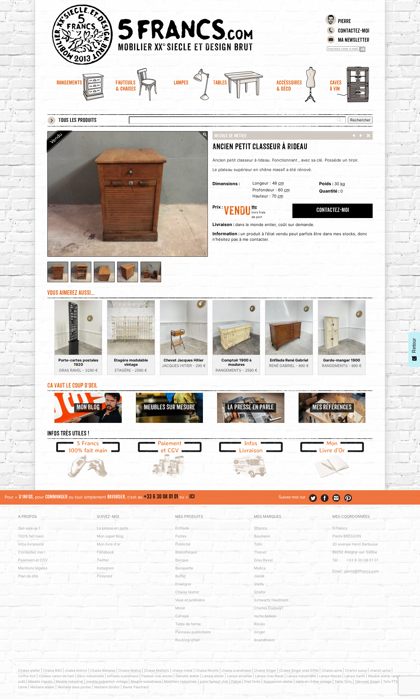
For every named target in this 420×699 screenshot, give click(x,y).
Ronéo (259, 624)
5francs (260, 528)
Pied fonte (252, 681)
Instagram (105, 568)
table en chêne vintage (313, 681)
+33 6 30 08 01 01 (161, 497)
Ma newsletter (353, 40)
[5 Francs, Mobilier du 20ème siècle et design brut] (169, 35)
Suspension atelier (278, 681)
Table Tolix (343, 681)
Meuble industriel (69, 681)
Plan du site (28, 576)
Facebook (105, 552)
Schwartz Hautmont (271, 600)
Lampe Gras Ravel (269, 676)
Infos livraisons (31, 544)
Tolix (258, 544)
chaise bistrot (76, 670)
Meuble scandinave (146, 681)
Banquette (184, 568)
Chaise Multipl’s (156, 670)
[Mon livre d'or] (332, 460)
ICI (192, 497)
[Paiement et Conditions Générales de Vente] (169, 460)
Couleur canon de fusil (56, 676)
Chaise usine (332, 670)
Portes (180, 536)
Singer (259, 632)
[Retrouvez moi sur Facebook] (325, 498)
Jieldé (259, 576)
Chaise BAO (52, 670)
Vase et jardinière (190, 600)
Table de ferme (188, 624)
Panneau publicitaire (193, 632)
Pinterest (104, 576)
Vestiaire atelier (42, 687)
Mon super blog (110, 536)
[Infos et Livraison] (251, 460)
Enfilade (182, 528)
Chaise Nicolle (207, 670)
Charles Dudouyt (268, 608)
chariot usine (380, 670)
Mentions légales (32, 568)
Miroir (180, 608)
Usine (22, 687)
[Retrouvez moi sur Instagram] (336, 498)
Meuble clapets (40, 681)
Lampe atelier (213, 676)
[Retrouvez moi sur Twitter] (313, 498)
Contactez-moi (353, 31)
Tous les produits (77, 120)
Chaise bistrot (187, 592)
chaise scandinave (236, 670)
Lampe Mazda (330, 676)
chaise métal (182, 670)
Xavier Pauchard (136, 687)
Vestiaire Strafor (107, 687)
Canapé (182, 616)
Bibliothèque (186, 552)
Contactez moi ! (31, 552)
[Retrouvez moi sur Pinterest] (348, 498)
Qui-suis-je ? (29, 528)
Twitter (103, 560)
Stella (259, 584)
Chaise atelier (29, 670)
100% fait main (31, 536)
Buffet (180, 576)
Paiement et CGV (33, 560)
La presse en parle (112, 528)
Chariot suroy (356, 670)
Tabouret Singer (367, 681)
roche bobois (265, 616)
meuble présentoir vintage (107, 681)
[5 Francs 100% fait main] (88, 460)
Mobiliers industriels (180, 681)
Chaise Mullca (129, 670)
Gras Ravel (263, 560)
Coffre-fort (27, 676)
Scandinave (264, 640)
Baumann (262, 536)
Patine (236, 681)
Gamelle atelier (187, 676)
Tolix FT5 (390, 681)
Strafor (260, 592)
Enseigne (183, 584)
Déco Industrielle (90, 676)
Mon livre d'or (108, 544)
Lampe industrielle (301, 676)
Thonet (260, 552)
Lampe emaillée (239, 676)
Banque (181, 560)
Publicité (182, 544)
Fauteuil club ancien (156, 676)
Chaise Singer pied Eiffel (299, 670)
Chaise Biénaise (102, 670)
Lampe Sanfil (354, 676)
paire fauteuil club (214, 681)
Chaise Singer (265, 670)
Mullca (260, 568)
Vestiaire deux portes (74, 687)
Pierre (344, 22)
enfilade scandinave (122, 676)
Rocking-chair (187, 640)
